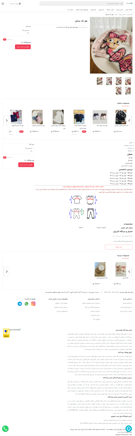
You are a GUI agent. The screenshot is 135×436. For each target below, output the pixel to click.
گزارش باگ (96, 319)
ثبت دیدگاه (119, 247)
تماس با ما (70, 10)
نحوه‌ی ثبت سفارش (61, 303)
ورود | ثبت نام (14, 4)
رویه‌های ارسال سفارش (82, 10)
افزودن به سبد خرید (23, 47)
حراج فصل (93, 10)
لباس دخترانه (110, 10)
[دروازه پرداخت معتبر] (6, 334)
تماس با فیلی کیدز (126, 311)
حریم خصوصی (95, 315)
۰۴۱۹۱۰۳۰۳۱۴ (107, 292)
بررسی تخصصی (128, 145)
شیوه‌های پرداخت (62, 311)
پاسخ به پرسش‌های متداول (91, 303)
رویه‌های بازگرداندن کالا (92, 307)
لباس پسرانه (119, 10)
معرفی (130, 143)
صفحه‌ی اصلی (127, 303)
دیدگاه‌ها (130, 151)
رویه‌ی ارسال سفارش (61, 307)
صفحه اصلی (129, 10)
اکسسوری (101, 10)
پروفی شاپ (120, 432)
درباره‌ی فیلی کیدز (126, 307)
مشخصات (129, 148)
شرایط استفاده (95, 311)
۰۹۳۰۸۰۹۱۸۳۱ (115, 292)
